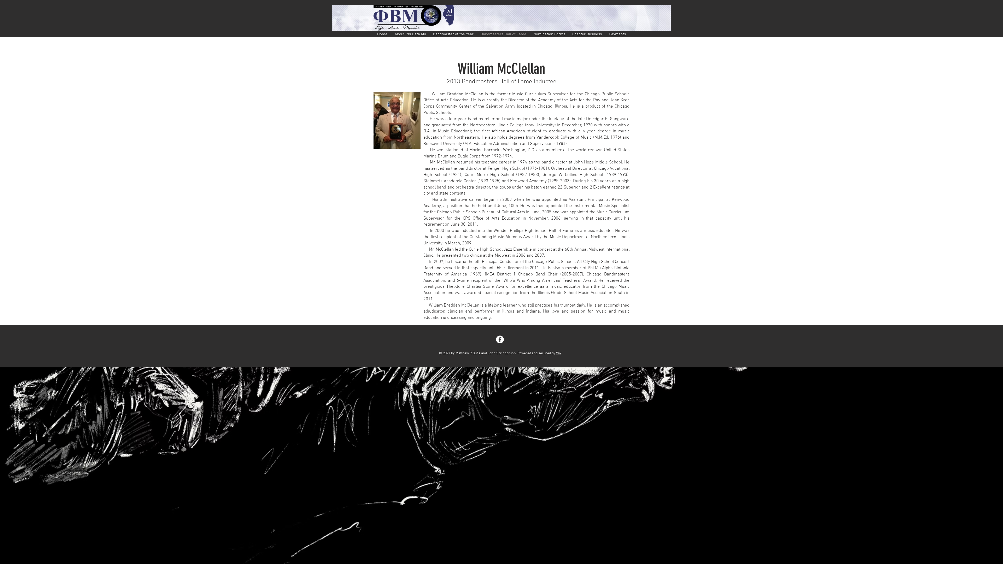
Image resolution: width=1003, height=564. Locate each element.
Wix (558, 353)
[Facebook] (500, 339)
